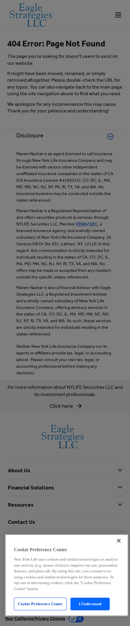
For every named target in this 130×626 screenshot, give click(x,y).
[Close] (118, 540)
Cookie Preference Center (40, 604)
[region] (66, 575)
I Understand (90, 604)
